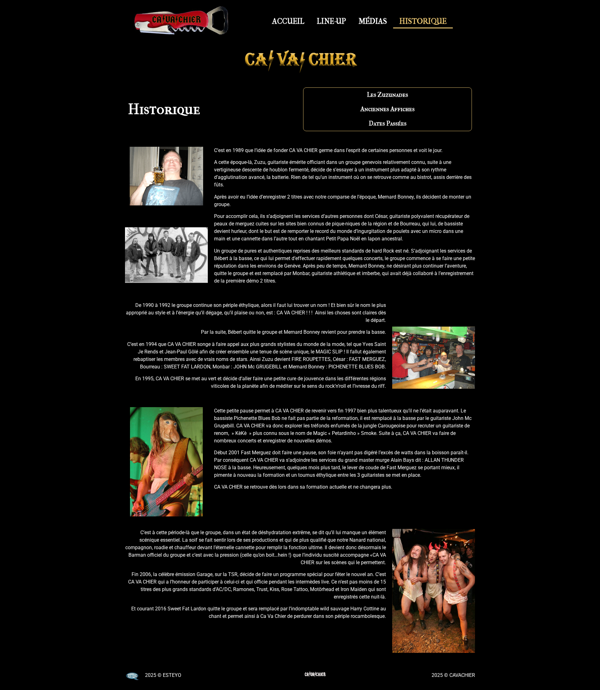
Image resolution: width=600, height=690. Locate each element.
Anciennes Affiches (387, 109)
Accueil (288, 21)
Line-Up (331, 21)
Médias (372, 21)
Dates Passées (388, 123)
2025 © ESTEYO (163, 675)
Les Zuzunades (387, 94)
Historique (423, 21)
